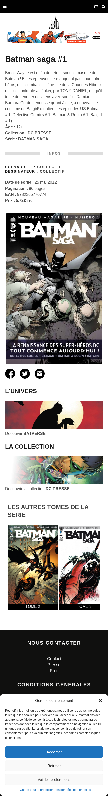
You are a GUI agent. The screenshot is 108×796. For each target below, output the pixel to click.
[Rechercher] (103, 6)
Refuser (54, 766)
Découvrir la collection (37, 489)
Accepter (54, 752)
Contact (54, 659)
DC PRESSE (39, 133)
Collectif (49, 167)
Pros (54, 671)
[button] (100, 700)
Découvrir (25, 433)
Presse (54, 665)
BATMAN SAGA (33, 139)
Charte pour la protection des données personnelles (55, 790)
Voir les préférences (54, 779)
